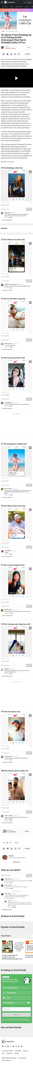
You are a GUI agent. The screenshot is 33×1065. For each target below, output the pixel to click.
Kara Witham (7, 550)
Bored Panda (8, 1041)
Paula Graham (8, 885)
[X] (10, 1046)
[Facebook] (2, 1046)
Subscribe (16, 1014)
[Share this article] (30, 171)
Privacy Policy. (27, 1020)
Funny (3, 31)
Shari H (10, 901)
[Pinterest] (8, 1046)
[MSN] (19, 1046)
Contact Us (9, 1053)
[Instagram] (5, 1046)
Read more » (16, 862)
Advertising (18, 1050)
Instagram (11, 162)
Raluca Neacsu (8, 879)
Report (31, 202)
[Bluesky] (13, 1046)
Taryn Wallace (8, 402)
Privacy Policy (22, 1058)
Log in (29, 2)
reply (10, 217)
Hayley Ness (7, 212)
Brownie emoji (8, 343)
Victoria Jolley (8, 756)
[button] (27, 935)
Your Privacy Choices (7, 1050)
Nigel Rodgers (8, 609)
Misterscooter (8, 488)
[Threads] (16, 1046)
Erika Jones (7, 893)
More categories (9, 1002)
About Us (25, 1050)
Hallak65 (6, 669)
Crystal (7, 46)
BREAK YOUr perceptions (10, 284)
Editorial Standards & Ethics (9, 1058)
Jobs (3, 1053)
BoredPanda (9, 2)
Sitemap (16, 1053)
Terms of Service (6, 1060)
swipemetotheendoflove (5, 202)
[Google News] (21, 1046)
